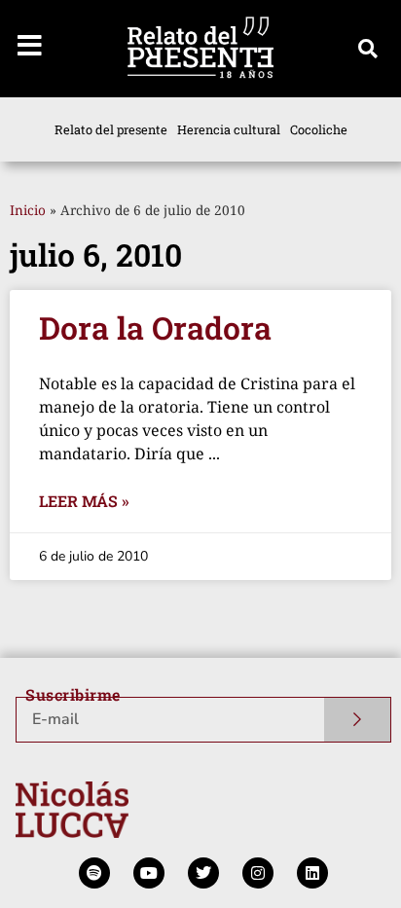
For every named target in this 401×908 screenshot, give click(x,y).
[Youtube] (148, 873)
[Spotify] (94, 873)
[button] (367, 48)
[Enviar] (357, 720)
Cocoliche (318, 129)
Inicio (28, 209)
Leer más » (84, 500)
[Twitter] (203, 873)
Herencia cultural (228, 129)
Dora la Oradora (155, 327)
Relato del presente (111, 129)
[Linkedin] (312, 873)
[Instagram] (257, 873)
